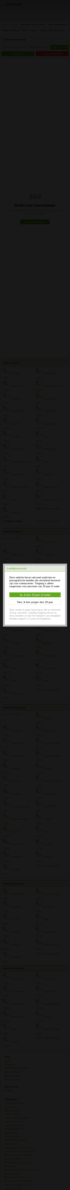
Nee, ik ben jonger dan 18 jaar (35, 602)
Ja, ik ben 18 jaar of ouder (35, 594)
